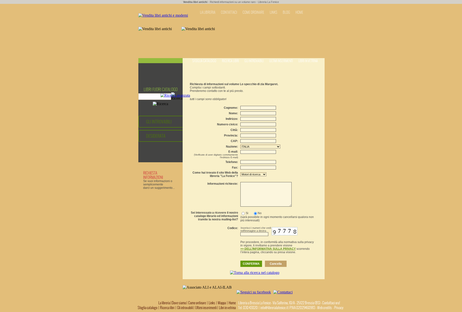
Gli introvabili (254, 61)
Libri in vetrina (308, 61)
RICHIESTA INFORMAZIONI (153, 175)
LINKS (273, 12)
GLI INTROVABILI (159, 122)
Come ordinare (197, 302)
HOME (299, 12)
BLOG (286, 12)
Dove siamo (178, 302)
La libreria (164, 302)
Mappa (222, 302)
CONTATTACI (229, 12)
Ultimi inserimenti (281, 61)
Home (232, 302)
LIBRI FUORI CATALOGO (161, 89)
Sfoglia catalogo (204, 61)
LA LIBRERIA (207, 12)
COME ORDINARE (253, 12)
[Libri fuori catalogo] (163, 15)
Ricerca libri (230, 61)
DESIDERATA (156, 136)
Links (212, 302)
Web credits (324, 307)
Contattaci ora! (331, 302)
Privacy (338, 307)
